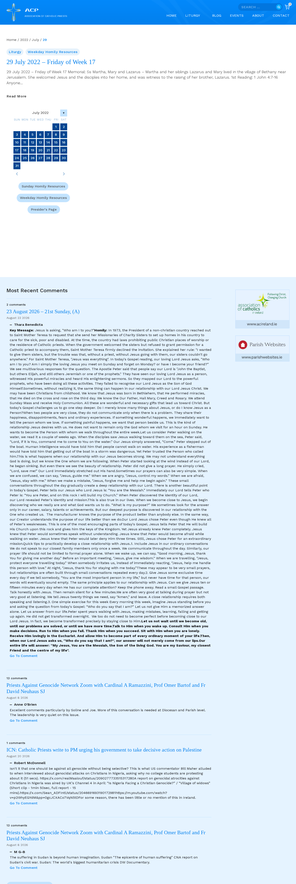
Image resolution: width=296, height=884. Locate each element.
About (258, 15)
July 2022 (40, 113)
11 (24, 142)
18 (24, 150)
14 (48, 142)
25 (25, 158)
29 (56, 158)
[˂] (16, 174)
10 (17, 142)
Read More (17, 96)
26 (33, 158)
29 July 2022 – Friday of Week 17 (51, 62)
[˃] (63, 174)
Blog (216, 15)
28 (48, 158)
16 (63, 142)
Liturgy (15, 52)
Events (237, 15)
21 (48, 150)
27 (40, 158)
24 (17, 158)
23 (64, 150)
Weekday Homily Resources (52, 52)
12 (32, 142)
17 (17, 150)
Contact (281, 15)
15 (56, 142)
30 (64, 158)
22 (56, 150)
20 (40, 150)
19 (32, 150)
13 (40, 142)
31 (17, 166)
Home (171, 15)
